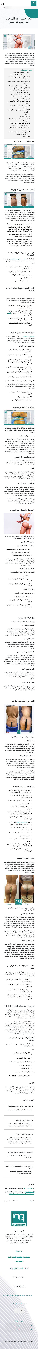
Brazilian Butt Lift (29, 1188)
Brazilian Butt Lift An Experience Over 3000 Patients (21, 1193)
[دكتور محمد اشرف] (33, 3)
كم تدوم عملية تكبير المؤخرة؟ (19, 125)
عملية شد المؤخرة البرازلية (18, 259)
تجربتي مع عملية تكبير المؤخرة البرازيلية (19, 106)
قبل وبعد (17, 1330)
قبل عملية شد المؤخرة (21, 92)
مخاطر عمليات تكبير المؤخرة (20, 88)
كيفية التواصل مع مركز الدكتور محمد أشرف (17, 111)
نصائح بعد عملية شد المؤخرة (20, 97)
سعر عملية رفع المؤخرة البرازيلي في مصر (17, 102)
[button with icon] (21, 1310)
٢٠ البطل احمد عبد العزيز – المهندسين (19, 1258)
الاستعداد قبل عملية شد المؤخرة (19, 90)
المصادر (25, 136)
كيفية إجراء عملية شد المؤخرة (19, 94)
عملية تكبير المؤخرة (28, 336)
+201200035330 (19, 1277)
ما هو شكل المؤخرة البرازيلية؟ (19, 123)
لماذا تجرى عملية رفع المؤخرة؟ (19, 75)
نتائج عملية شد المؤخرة (21, 99)
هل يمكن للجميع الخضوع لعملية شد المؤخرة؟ (18, 78)
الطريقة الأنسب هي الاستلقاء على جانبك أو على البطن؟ (18, 133)
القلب (9, 313)
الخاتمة (26, 114)
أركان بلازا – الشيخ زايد (19, 1268)
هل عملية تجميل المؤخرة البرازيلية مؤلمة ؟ (18, 120)
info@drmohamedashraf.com (17, 1295)
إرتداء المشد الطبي (21, 822)
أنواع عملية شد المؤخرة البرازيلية (18, 86)
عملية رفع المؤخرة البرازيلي (21, 72)
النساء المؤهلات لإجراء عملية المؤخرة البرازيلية (17, 82)
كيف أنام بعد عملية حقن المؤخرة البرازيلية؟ (18, 129)
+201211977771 (19, 1286)
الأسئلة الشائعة (23, 117)
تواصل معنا (18, 1326)
